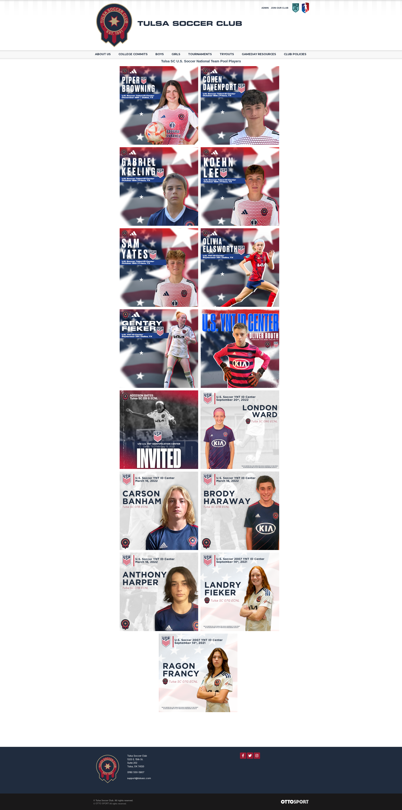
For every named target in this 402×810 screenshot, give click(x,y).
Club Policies (295, 54)
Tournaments (200, 54)
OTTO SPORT (102, 803)
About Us (103, 54)
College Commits (133, 54)
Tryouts (227, 54)
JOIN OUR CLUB (279, 8)
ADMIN (265, 8)
